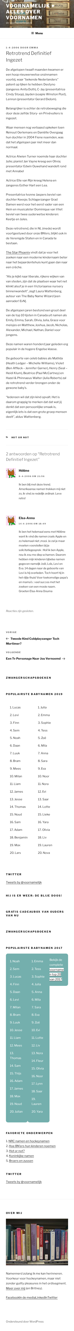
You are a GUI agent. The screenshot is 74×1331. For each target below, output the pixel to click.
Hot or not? (17, 1151)
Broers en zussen (21, 1161)
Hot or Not (20, 437)
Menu (39, 33)
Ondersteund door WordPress (25, 1321)
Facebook (12, 1297)
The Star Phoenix (18, 252)
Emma (33, 47)
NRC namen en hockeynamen (29, 1141)
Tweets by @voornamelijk (24, 882)
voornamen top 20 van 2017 (57, 974)
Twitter (52, 1297)
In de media (27, 1297)
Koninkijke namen (21, 1156)
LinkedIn (41, 1297)
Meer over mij (15, 1288)
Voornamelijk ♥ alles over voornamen (30, 11)
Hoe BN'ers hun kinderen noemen (32, 1146)
